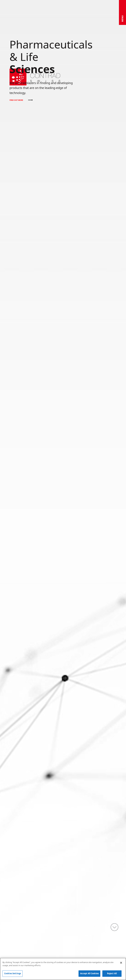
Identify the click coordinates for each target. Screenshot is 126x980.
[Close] (121, 962)
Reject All (112, 973)
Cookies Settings (12, 973)
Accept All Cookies (89, 973)
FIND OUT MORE (17, 100)
